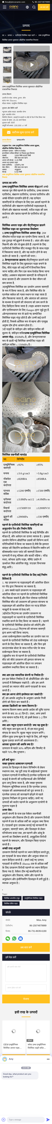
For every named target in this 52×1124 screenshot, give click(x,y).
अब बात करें (44, 7)
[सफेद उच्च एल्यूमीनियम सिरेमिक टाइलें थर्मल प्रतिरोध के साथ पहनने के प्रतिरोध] (38, 1031)
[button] (8, 83)
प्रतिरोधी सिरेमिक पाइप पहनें (25, 35)
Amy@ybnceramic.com (15, 2)
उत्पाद (10, 35)
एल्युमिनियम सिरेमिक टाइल (33, 898)
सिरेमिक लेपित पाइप (11, 903)
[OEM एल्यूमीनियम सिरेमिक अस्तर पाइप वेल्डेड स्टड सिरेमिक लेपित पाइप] (14, 1031)
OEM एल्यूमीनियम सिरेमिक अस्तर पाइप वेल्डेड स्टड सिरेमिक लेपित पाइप (11, 1046)
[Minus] (48, 1059)
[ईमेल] (20, 938)
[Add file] (4, 1120)
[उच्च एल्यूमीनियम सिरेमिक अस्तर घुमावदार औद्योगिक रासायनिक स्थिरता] (31, 65)
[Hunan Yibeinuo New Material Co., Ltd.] (13, 7)
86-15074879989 (42, 2)
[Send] (48, 1120)
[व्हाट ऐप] (14, 938)
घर (3, 35)
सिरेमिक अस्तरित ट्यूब (12, 898)
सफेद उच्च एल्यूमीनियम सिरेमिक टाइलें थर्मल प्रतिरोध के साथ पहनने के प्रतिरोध (38, 1046)
